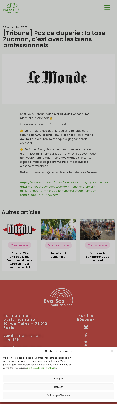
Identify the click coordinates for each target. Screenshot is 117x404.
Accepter (58, 378)
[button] (112, 350)
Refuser (58, 386)
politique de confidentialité (41, 368)
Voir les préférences (58, 395)
